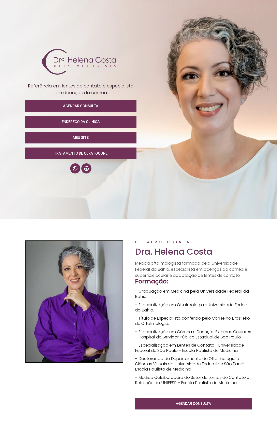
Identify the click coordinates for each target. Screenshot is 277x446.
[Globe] (86, 168)
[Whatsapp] (75, 168)
